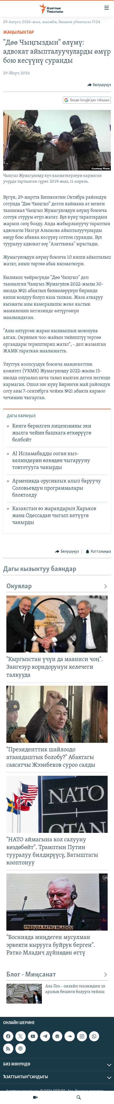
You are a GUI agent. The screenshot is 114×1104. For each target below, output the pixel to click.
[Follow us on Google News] (57, 1036)
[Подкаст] (20, 1048)
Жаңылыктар (18, 32)
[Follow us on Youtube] (33, 1036)
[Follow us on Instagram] (82, 1036)
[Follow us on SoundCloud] (69, 1036)
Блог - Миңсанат (31, 974)
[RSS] (8, 1048)
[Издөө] (79, 1097)
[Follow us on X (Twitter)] (20, 1036)
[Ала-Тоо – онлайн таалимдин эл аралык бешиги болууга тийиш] (24, 994)
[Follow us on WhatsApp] (94, 1036)
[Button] (99, 85)
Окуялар (19, 586)
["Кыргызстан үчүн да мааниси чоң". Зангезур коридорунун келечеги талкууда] (57, 624)
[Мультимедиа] (35, 1097)
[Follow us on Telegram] (45, 1036)
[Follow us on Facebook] (8, 1036)
